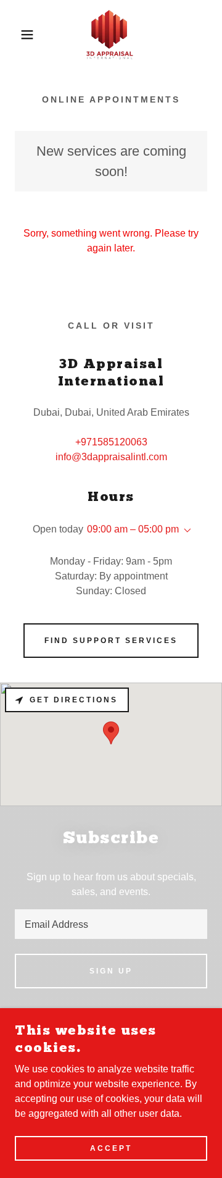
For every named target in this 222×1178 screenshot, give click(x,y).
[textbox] (111, 924)
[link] (111, 34)
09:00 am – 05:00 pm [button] (133, 529)
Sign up (111, 971)
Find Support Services (111, 640)
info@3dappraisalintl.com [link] (111, 457)
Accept (111, 1148)
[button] (18, 34)
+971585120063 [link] (111, 442)
